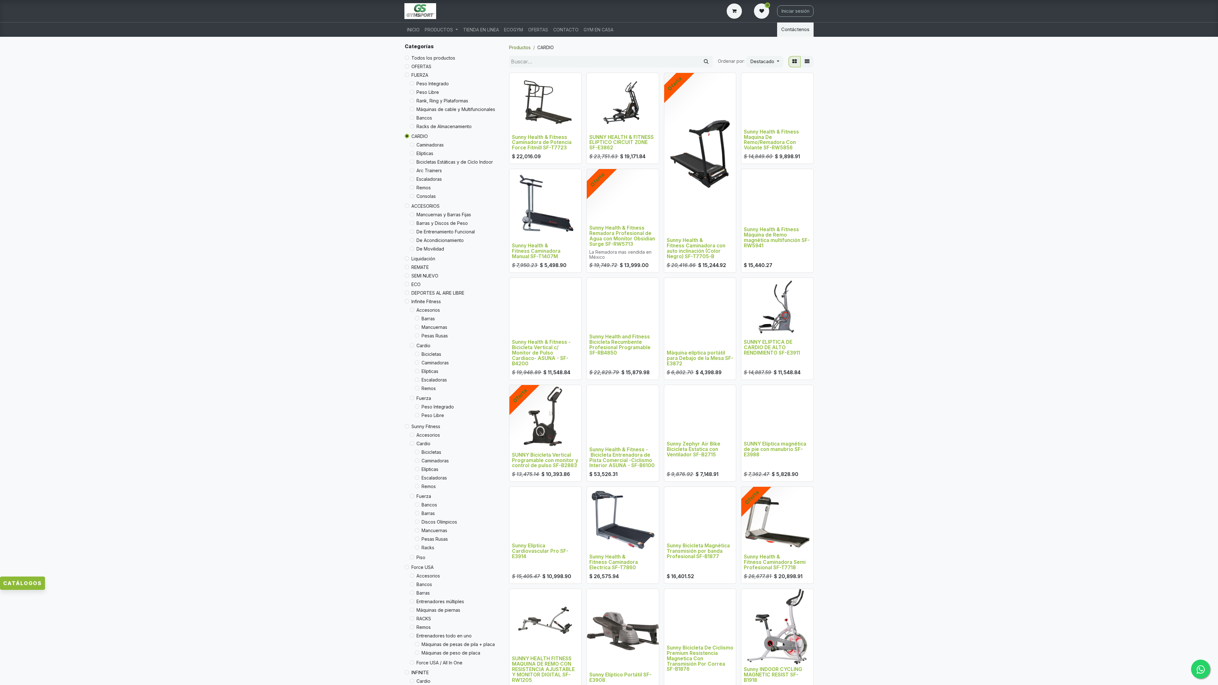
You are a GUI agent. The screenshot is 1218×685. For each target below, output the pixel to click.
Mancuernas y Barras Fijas (443, 214)
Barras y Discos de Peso (442, 223)
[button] (764, 62)
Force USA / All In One (439, 662)
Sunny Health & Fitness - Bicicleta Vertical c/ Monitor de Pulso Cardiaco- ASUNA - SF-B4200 (541, 353)
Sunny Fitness (425, 426)
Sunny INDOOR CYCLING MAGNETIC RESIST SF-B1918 (773, 674)
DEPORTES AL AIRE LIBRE (437, 293)
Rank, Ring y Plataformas (442, 100)
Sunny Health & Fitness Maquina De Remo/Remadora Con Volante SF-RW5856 (771, 140)
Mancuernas (434, 327)
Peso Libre (427, 92)
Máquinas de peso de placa (451, 653)
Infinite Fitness (426, 301)
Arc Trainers (429, 170)
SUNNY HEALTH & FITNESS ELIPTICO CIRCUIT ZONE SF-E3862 (621, 142)
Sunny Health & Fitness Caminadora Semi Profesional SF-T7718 (775, 562)
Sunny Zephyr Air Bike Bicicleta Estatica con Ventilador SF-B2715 (693, 449)
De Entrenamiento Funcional (445, 231)
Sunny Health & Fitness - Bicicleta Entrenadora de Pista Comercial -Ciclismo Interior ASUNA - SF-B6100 (622, 458)
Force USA (422, 567)
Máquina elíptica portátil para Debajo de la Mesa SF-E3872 (700, 358)
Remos (423, 187)
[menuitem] (413, 30)
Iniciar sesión (795, 11)
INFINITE (420, 672)
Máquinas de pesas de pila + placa (458, 644)
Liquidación (423, 258)
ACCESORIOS (425, 206)
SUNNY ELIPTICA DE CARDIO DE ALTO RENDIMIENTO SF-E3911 (772, 347)
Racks (428, 547)
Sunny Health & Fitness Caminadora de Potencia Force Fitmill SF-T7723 (542, 142)
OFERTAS (421, 66)
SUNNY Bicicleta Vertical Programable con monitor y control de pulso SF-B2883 (545, 460)
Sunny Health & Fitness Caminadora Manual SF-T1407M (536, 251)
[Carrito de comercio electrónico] (736, 11)
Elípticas (424, 153)
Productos (520, 47)
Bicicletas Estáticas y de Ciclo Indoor (454, 162)
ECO (416, 284)
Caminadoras (430, 144)
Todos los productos (433, 58)
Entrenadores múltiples (440, 601)
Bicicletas (431, 354)
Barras (428, 318)
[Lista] (807, 62)
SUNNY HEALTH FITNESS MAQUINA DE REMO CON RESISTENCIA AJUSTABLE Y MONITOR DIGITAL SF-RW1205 (543, 669)
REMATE (420, 267)
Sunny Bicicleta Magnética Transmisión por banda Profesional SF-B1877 (698, 551)
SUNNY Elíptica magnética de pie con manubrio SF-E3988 (775, 449)
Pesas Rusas (435, 335)
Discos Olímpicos (439, 522)
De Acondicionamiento (440, 240)
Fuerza (423, 398)
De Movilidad (430, 248)
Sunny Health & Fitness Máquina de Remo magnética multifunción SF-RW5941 (777, 237)
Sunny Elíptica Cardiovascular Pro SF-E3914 (540, 551)
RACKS (423, 618)
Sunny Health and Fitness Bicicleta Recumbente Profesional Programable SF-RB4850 (620, 345)
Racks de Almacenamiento (444, 126)
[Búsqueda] (706, 62)
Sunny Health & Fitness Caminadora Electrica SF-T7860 (613, 562)
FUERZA (419, 75)
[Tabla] (794, 62)
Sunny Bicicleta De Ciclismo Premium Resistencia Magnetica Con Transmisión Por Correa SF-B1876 (700, 658)
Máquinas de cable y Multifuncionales (455, 109)
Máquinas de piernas (438, 610)
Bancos (424, 118)
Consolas (426, 196)
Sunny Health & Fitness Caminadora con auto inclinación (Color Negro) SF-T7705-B (696, 248)
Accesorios (428, 310)
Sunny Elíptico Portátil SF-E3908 (620, 677)
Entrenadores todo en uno (444, 635)
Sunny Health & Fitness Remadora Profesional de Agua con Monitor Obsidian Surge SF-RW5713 (622, 236)
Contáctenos (795, 29)
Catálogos (22, 583)
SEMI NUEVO (424, 275)
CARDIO (419, 136)
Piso (420, 557)
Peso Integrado (432, 83)
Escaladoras (429, 179)
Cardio (423, 345)
